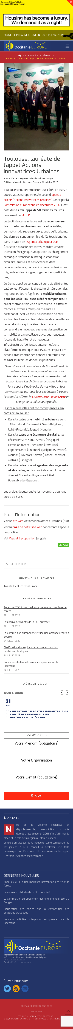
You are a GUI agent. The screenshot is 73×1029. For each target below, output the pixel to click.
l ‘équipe (21, 1016)
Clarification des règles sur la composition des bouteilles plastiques (31, 649)
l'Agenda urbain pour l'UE (41, 242)
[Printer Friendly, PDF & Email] (63, 545)
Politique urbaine (12, 182)
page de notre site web (27, 527)
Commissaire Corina (48, 397)
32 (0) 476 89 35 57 (16, 960)
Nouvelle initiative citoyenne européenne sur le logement (31, 664)
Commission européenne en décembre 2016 (32, 205)
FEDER (26, 215)
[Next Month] (67, 692)
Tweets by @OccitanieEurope (21, 586)
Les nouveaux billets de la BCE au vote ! (27, 622)
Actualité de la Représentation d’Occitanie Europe (29, 178)
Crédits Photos (36, 1011)
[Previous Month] (62, 692)
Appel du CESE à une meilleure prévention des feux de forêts (35, 609)
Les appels (40, 1019)
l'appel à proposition (22, 538)
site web (18, 521)
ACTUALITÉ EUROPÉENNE (41, 1016)
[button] (67, 46)
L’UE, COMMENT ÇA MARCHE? (17, 1019)
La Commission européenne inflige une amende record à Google (36, 634)
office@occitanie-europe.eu (21, 962)
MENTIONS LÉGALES (59, 1019)
